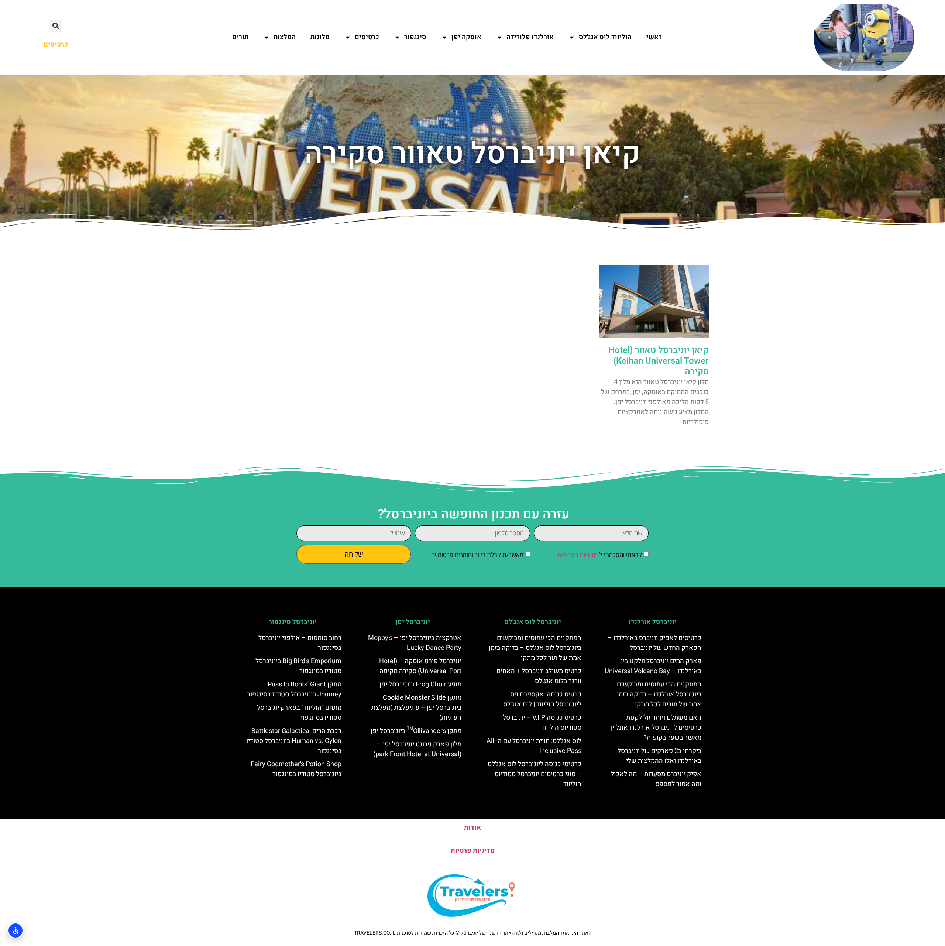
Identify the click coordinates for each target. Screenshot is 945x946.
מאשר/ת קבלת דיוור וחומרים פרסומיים (477, 555)
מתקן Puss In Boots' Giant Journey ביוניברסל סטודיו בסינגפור (294, 689)
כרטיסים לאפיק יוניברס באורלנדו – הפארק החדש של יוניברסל (654, 643)
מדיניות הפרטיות (577, 555)
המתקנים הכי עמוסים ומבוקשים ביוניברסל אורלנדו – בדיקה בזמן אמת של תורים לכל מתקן (659, 694)
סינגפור (415, 37)
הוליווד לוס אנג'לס (605, 37)
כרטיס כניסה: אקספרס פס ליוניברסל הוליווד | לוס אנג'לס (542, 699)
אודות (472, 828)
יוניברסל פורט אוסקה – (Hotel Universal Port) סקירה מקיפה (420, 666)
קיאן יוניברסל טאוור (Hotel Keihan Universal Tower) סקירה (658, 361)
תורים (240, 37)
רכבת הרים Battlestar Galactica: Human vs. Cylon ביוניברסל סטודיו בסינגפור (293, 741)
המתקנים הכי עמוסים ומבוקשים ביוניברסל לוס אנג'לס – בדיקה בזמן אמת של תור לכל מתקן (535, 648)
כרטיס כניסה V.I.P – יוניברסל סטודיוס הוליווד (542, 723)
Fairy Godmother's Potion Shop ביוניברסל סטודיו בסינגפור (296, 769)
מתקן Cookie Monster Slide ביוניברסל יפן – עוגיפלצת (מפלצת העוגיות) (416, 708)
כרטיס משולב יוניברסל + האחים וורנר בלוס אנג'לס (538, 676)
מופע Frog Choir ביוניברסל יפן (420, 684)
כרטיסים (367, 37)
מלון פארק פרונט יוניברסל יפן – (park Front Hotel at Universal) (417, 749)
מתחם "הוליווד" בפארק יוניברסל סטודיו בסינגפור (299, 713)
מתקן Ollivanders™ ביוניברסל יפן (416, 731)
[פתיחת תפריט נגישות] (15, 930)
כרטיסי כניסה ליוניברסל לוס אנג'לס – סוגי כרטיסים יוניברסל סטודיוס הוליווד (534, 774)
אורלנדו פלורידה (530, 37)
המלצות (285, 37)
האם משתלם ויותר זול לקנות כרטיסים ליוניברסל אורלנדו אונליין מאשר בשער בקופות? (655, 728)
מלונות (320, 37)
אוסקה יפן (466, 37)
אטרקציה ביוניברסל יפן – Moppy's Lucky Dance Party (414, 643)
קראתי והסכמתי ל (599, 555)
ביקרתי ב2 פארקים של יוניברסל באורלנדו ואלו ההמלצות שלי (659, 756)
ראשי (654, 37)
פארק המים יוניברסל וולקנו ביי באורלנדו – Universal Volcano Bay (653, 666)
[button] (55, 26)
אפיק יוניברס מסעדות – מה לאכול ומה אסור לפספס (656, 779)
